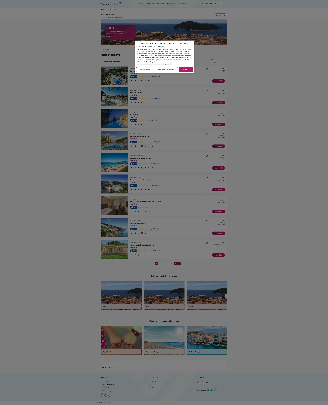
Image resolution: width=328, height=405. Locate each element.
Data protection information (144, 64)
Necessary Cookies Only (166, 69)
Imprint (155, 64)
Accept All (186, 69)
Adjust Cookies (145, 69)
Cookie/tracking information (164, 64)
